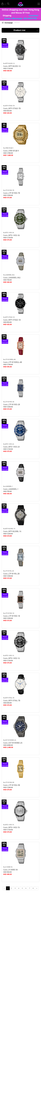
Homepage (8, 22)
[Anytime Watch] (20, 4)
